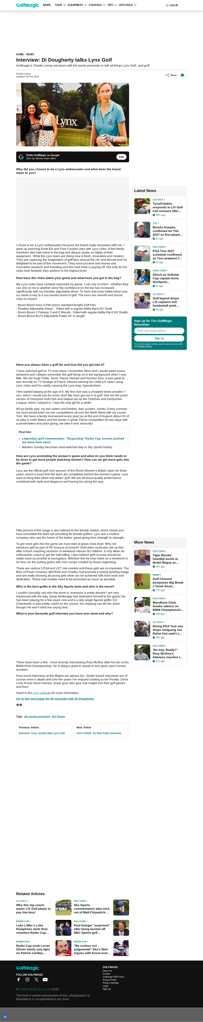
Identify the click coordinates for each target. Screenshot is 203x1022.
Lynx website (42, 693)
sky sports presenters (37, 716)
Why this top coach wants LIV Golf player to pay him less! (33, 908)
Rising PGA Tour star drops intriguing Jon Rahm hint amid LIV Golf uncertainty (168, 630)
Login (105, 986)
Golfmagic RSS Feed (113, 977)
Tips (110, 5)
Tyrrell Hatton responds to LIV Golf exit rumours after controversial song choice (168, 207)
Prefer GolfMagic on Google (42, 155)
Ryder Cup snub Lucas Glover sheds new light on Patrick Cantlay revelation (33, 949)
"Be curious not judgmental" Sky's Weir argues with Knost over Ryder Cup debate (91, 949)
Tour (58, 5)
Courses (95, 5)
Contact (107, 974)
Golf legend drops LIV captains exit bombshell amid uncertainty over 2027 (166, 302)
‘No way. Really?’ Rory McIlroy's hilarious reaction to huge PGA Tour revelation (167, 653)
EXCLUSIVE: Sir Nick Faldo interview (99, 733)
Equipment (75, 5)
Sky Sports (58, 716)
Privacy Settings (111, 983)
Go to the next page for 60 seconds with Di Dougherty (55, 698)
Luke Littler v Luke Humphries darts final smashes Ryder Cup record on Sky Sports (31, 929)
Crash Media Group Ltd (35, 989)
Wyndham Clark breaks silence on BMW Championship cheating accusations (168, 606)
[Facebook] (19, 980)
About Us (107, 971)
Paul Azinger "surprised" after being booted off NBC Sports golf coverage (92, 929)
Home (20, 54)
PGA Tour (79, 901)
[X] (37, 980)
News (47, 5)
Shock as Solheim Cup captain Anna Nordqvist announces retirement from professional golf (166, 278)
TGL (155, 223)
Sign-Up (107, 989)
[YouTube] (46, 980)
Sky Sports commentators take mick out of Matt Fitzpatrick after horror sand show (92, 908)
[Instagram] (28, 980)
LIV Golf (21, 901)
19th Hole (126, 5)
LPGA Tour (159, 270)
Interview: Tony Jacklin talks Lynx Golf (42, 733)
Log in (173, 5)
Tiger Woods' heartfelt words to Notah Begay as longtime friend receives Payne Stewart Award (165, 559)
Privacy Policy (145, 346)
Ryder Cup (22, 921)
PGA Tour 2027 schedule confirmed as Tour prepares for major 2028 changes (167, 254)
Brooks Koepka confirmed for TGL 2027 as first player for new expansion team (166, 231)
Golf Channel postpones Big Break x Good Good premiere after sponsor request (168, 582)
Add (121, 156)
